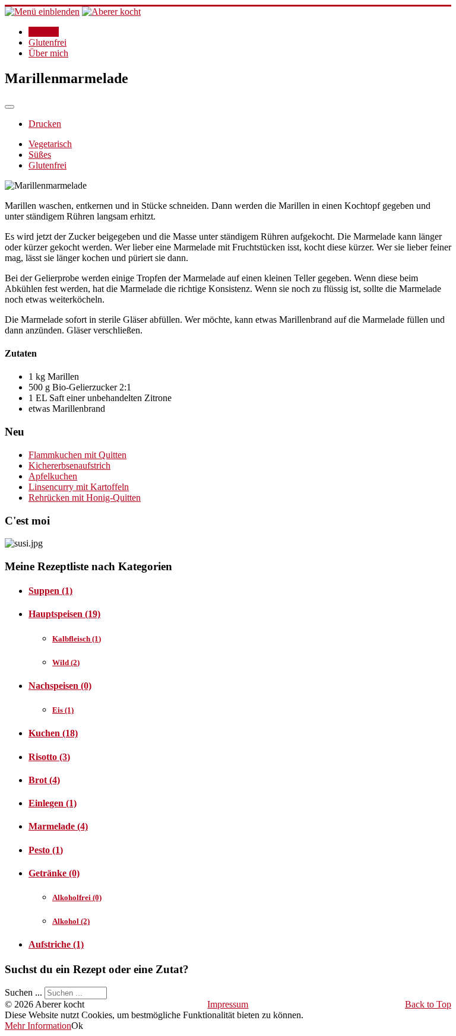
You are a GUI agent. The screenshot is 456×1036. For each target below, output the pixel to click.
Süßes (39, 155)
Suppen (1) (50, 591)
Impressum (227, 1004)
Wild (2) (66, 662)
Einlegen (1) (52, 803)
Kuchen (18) (53, 733)
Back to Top (428, 1004)
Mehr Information (38, 1026)
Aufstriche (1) (56, 944)
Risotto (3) (49, 757)
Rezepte (43, 32)
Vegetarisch (50, 144)
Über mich (48, 53)
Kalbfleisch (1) (76, 638)
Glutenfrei (47, 42)
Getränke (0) (54, 873)
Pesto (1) (45, 850)
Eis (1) (63, 710)
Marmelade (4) (58, 826)
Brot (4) (44, 780)
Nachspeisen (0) (59, 686)
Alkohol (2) (71, 921)
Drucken (44, 124)
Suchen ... (23, 992)
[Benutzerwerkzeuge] (9, 107)
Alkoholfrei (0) (77, 897)
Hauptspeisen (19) (64, 614)
